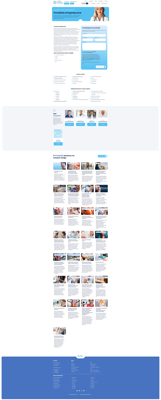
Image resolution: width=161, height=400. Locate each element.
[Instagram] (82, 391)
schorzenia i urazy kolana (58, 78)
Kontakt (106, 1)
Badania (98, 3)
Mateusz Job (91, 121)
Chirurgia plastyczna (56, 386)
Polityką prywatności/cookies (89, 52)
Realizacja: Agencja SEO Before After (85, 394)
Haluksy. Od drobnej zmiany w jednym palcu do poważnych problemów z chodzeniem (59, 194)
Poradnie (66, 3)
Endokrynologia (74, 380)
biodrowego (57, 94)
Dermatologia (74, 377)
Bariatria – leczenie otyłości (57, 377)
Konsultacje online (104, 3)
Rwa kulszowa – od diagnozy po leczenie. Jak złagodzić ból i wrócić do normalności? (59, 263)
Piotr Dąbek (58, 140)
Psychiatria (92, 383)
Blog (96, 1)
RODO (91, 362)
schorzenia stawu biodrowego (59, 76)
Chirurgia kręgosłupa (56, 380)
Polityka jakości (92, 365)
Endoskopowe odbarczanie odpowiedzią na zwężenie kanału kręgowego (72, 309)
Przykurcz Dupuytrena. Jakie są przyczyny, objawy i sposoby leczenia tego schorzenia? (87, 285)
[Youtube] (79, 391)
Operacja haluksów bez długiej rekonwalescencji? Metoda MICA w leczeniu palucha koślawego (73, 194)
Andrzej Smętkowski (69, 121)
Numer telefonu (85, 37)
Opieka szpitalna (73, 368)
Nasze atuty (73, 365)
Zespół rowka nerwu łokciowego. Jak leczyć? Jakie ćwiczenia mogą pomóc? (73, 285)
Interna (73, 383)
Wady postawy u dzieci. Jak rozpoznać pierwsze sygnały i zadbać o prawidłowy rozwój (59, 240)
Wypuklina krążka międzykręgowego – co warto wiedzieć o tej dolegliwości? (101, 240)
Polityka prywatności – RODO (73, 394)
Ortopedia (55, 163)
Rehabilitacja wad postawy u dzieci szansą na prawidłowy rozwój (73, 240)
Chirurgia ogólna (55, 383)
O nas (85, 1)
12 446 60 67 (56, 372)
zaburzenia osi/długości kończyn (78, 76)
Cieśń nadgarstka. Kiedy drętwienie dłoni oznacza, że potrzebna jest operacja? (72, 172)
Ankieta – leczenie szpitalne (94, 370)
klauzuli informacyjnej (91, 58)
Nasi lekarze (93, 3)
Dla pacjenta (101, 1)
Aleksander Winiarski (102, 121)
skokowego (57, 99)
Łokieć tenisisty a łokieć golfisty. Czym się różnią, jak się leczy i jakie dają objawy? (101, 217)
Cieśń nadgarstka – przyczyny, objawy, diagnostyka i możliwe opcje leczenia (59, 285)
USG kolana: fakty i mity (100, 262)
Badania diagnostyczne (74, 370)
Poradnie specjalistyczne (75, 367)
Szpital (71, 3)
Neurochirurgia (92, 377)
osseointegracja (75, 97)
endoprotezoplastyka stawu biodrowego (60, 101)
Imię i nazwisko (84, 33)
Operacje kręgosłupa (99, 232)
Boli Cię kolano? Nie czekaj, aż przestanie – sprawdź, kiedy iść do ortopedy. (101, 194)
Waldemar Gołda (80, 121)
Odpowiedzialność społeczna (94, 367)
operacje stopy (75, 96)
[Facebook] (77, 391)
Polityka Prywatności (93, 364)
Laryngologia (74, 386)
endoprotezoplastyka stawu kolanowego (79, 91)
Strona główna (57, 9)
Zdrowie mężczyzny (62, 255)
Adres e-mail (97, 37)
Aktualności (91, 1)
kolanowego (58, 92)
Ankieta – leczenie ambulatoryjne (95, 371)
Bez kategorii (70, 163)
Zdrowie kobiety (87, 208)
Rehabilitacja (92, 386)
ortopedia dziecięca (76, 92)
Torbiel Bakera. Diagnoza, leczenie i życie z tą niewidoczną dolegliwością (87, 217)
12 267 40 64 (56, 369)
